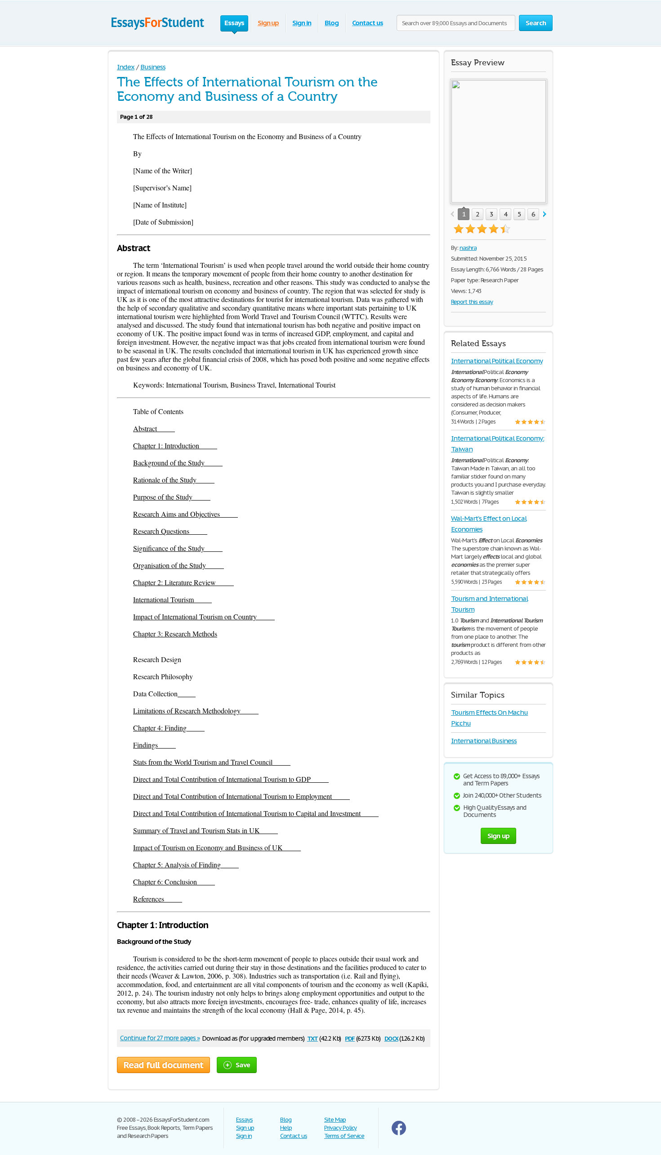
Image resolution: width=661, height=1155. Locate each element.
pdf (350, 1038)
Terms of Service (344, 1136)
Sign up (268, 22)
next (545, 214)
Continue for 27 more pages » (160, 1038)
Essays (244, 1119)
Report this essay (472, 302)
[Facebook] (399, 1133)
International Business (484, 740)
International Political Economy (497, 360)
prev (452, 214)
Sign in (301, 22)
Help (286, 1128)
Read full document (163, 1065)
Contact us (367, 22)
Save (243, 1064)
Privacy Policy (340, 1128)
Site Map (335, 1119)
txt (312, 1038)
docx (391, 1038)
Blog (332, 22)
